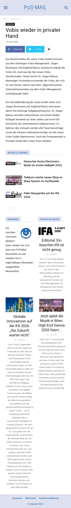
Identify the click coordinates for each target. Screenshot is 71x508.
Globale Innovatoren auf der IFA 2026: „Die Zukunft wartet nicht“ (19, 325)
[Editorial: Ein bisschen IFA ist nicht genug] (51, 231)
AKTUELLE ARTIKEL (18, 152)
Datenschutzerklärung (49, 498)
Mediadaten (30, 498)
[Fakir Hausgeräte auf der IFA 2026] (14, 194)
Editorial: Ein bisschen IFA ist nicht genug (51, 245)
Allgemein (15, 19)
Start (5, 19)
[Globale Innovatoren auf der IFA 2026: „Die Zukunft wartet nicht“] (19, 304)
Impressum (17, 498)
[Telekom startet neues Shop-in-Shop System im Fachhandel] (14, 180)
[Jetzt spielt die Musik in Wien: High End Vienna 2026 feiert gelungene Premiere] (51, 304)
